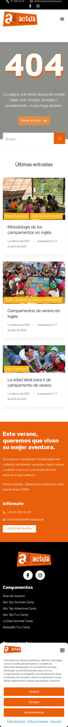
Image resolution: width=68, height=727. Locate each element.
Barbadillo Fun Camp (16, 627)
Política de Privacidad (37, 721)
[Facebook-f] (30, 6)
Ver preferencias (34, 712)
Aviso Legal (55, 721)
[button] (62, 650)
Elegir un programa (16, 216)
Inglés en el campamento (46, 216)
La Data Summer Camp (18, 621)
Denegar (34, 702)
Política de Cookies (16, 721)
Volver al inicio (31, 120)
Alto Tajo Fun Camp (15, 615)
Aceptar (34, 691)
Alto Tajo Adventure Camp (19, 608)
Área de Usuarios (14, 596)
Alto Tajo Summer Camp (18, 602)
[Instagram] (38, 6)
